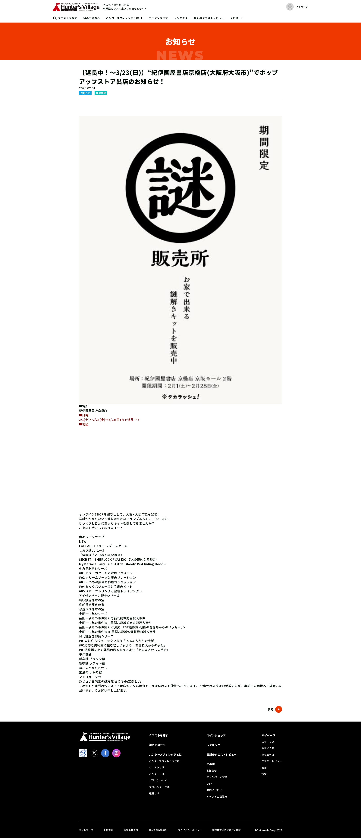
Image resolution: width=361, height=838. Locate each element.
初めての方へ (91, 18)
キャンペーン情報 (217, 777)
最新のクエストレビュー (209, 18)
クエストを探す (67, 18)
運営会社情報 (131, 830)
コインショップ (158, 18)
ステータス (268, 742)
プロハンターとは (159, 787)
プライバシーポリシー (190, 830)
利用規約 (108, 830)
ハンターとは (157, 774)
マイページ (268, 735)
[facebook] (105, 753)
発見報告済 (268, 755)
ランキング (181, 18)
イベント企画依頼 (217, 796)
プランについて (158, 780)
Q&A (209, 783)
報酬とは (154, 793)
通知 (264, 768)
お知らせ (212, 770)
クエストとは (157, 767)
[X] (94, 753)
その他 (234, 18)
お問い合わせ (214, 790)
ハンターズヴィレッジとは (122, 18)
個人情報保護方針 (158, 830)
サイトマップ (86, 830)
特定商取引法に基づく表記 (226, 830)
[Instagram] (116, 753)
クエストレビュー (272, 761)
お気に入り (268, 748)
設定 (264, 774)
